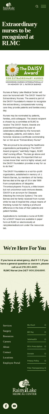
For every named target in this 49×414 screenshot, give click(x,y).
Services (7, 325)
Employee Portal (11, 362)
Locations (8, 357)
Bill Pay (30, 332)
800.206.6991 (37, 270)
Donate (30, 354)
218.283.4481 (29, 267)
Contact (7, 352)
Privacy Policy (33, 361)
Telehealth (32, 339)
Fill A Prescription (34, 346)
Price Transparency (35, 368)
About (6, 346)
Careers (7, 341)
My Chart (31, 325)
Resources (8, 336)
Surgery (7, 330)
